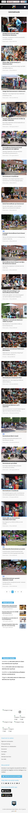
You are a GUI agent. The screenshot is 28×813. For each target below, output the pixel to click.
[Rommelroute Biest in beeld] (14, 425)
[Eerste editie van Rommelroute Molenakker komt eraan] (14, 509)
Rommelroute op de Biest (10, 463)
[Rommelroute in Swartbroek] (14, 167)
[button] (2, 7)
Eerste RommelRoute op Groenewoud (13, 203)
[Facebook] (1, 783)
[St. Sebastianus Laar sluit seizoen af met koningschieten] (23, 619)
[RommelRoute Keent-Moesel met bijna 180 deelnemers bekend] (14, 253)
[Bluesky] (17, 783)
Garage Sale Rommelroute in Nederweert (14, 91)
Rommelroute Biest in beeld (10, 436)
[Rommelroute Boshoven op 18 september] (14, 396)
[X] (4, 783)
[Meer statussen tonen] (26, 2)
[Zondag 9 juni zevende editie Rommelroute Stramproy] (14, 24)
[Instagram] (10, 783)
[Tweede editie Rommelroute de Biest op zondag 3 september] (14, 109)
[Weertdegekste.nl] (14, 7)
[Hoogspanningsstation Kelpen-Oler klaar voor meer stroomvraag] (23, 626)
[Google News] (8, 783)
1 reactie (5, 356)
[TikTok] (19, 783)
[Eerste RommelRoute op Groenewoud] (14, 194)
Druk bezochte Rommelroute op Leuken (14, 549)
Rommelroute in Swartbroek (10, 176)
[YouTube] (6, 783)
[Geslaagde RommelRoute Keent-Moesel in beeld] (14, 222)
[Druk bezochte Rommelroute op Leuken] (14, 538)
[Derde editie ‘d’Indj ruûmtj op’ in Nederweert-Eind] (14, 53)
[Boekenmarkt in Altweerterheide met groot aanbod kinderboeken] (23, 607)
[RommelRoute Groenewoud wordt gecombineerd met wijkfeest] (14, 138)
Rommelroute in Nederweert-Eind (12, 377)
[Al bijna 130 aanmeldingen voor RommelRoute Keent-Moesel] (14, 282)
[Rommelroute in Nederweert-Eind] (14, 368)
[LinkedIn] (12, 783)
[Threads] (14, 783)
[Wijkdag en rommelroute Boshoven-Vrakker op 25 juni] (14, 311)
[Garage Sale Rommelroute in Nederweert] (14, 82)
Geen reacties (6, 41)
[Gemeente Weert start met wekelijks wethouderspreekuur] (23, 613)
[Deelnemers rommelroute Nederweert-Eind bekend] (14, 339)
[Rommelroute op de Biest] (14, 454)
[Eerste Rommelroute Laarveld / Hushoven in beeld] (14, 567)
